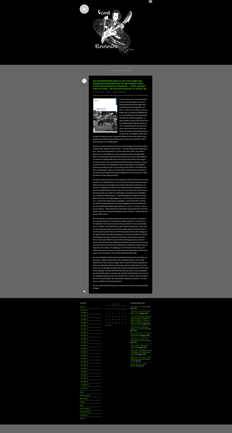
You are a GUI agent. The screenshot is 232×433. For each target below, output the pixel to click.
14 (116, 316)
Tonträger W (84, 381)
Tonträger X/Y (84, 385)
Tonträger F (84, 329)
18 (106, 319)
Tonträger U (84, 375)
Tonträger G (84, 332)
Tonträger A (84, 312)
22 (119, 319)
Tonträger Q (84, 362)
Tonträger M (84, 348)
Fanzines (82, 402)
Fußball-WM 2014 (85, 412)
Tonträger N (84, 352)
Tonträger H (84, 335)
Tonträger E (84, 325)
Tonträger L (84, 345)
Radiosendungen (85, 395)
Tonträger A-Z (84, 310)
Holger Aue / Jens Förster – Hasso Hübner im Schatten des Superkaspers (140, 359)
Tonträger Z (84, 388)
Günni (108, 92)
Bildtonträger (84, 398)
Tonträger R (84, 365)
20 (113, 319)
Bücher (82, 405)
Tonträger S (84, 368)
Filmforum (83, 418)
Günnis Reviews (94, 428)
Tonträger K (84, 342)
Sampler (82, 392)
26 (110, 322)
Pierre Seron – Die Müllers (138, 307)
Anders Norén (145, 428)
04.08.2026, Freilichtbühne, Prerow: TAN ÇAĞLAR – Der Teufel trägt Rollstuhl (141, 352)
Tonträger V (84, 378)
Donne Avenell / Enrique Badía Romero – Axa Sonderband (139, 328)
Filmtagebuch (84, 415)
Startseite (83, 307)
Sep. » (110, 325)
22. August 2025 (98, 92)
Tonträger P (84, 358)
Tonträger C (84, 319)
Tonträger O (84, 355)
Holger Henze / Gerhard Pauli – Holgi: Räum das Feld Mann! (139, 339)
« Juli (106, 325)
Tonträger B (84, 315)
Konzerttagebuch (85, 408)
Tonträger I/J (84, 338)
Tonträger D (84, 322)
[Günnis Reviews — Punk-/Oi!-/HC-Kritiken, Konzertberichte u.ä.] (84, 9)
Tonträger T (84, 371)
